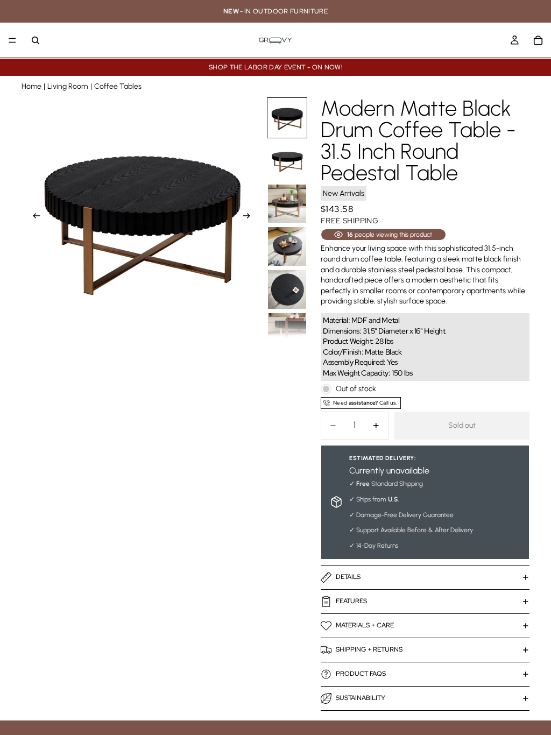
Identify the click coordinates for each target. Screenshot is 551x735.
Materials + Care (365, 625)
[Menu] (12, 40)
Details (348, 577)
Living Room (67, 86)
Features (351, 601)
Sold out (462, 425)
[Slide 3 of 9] (287, 204)
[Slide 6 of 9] (287, 332)
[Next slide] (250, 217)
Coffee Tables (118, 86)
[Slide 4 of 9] (287, 246)
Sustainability (360, 698)
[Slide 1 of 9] (287, 117)
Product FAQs (361, 673)
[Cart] (538, 40)
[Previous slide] (33, 217)
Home (31, 86)
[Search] (35, 40)
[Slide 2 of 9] (287, 161)
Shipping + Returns (369, 649)
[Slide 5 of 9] (287, 289)
